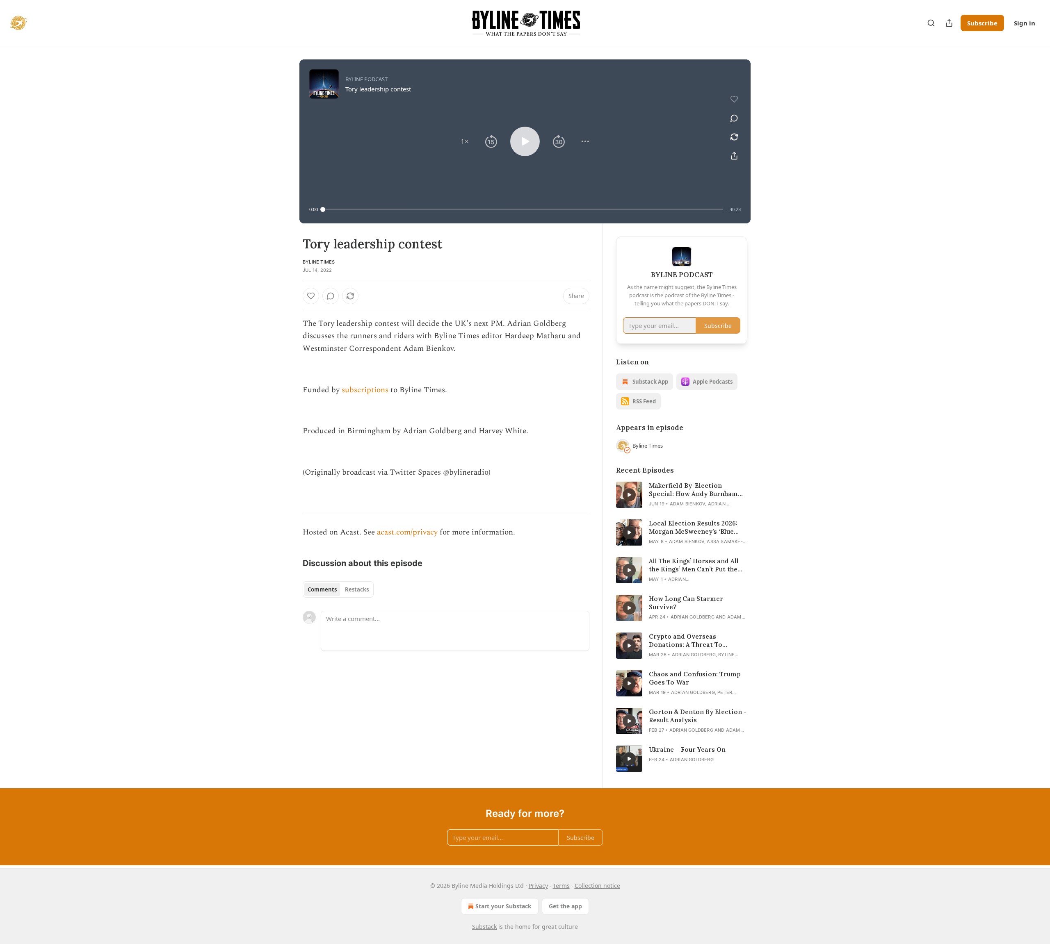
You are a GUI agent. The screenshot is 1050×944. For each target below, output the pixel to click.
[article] (682, 494)
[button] (464, 141)
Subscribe (982, 23)
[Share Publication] (949, 23)
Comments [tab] (322, 589)
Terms (561, 885)
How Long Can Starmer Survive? (686, 603)
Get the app (565, 906)
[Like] (311, 296)
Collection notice (597, 885)
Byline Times (319, 262)
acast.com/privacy (407, 532)
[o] (629, 494)
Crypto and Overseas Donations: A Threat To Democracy (685, 640)
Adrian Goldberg (692, 617)
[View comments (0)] (734, 118)
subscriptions (365, 390)
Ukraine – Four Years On (687, 749)
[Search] (931, 23)
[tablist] (338, 589)
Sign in (1024, 23)
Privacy (538, 885)
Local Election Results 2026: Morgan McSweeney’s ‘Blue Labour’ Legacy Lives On (693, 527)
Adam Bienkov (687, 504)
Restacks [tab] (357, 589)
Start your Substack (503, 906)
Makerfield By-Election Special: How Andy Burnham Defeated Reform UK (693, 490)
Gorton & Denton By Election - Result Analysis (697, 716)
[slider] (523, 209)
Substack (484, 926)
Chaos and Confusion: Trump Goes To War (695, 678)
